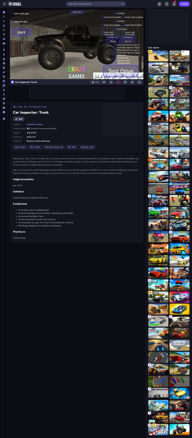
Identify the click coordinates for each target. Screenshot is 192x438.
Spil (15, 107)
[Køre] (4, 76)
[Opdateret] (4, 30)
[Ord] (4, 85)
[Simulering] (4, 90)
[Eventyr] (4, 63)
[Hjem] (4, 12)
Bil (25, 107)
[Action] (4, 50)
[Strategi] (4, 103)
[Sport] (4, 99)
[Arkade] (4, 54)
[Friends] (159, 4)
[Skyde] (4, 94)
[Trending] (4, 25)
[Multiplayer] (4, 39)
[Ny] (4, 21)
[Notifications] (174, 4)
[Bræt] (4, 59)
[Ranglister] (4, 43)
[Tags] (4, 119)
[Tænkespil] (4, 107)
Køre (20, 107)
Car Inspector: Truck (37, 107)
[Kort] (4, 81)
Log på (184, 3)
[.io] (4, 67)
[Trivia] (4, 112)
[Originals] (4, 34)
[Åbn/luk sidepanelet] (4, 4)
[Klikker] (4, 72)
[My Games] (166, 4)
